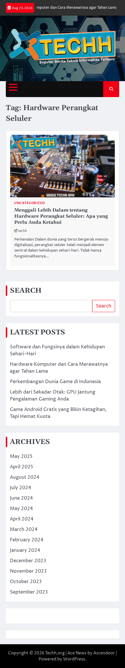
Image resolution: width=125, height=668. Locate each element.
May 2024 (21, 508)
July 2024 (20, 488)
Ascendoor (104, 653)
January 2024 (25, 550)
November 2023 (28, 571)
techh (22, 231)
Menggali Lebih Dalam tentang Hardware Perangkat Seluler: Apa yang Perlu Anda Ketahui (61, 216)
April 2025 (21, 467)
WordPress (74, 659)
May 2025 (21, 456)
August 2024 (24, 477)
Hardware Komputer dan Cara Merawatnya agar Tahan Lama (62, 7)
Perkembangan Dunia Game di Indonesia (55, 381)
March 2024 (24, 529)
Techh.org (55, 653)
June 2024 (21, 498)
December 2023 (28, 561)
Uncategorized (29, 203)
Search (103, 306)
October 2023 (26, 581)
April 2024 (21, 519)
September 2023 (29, 592)
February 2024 (26, 540)
